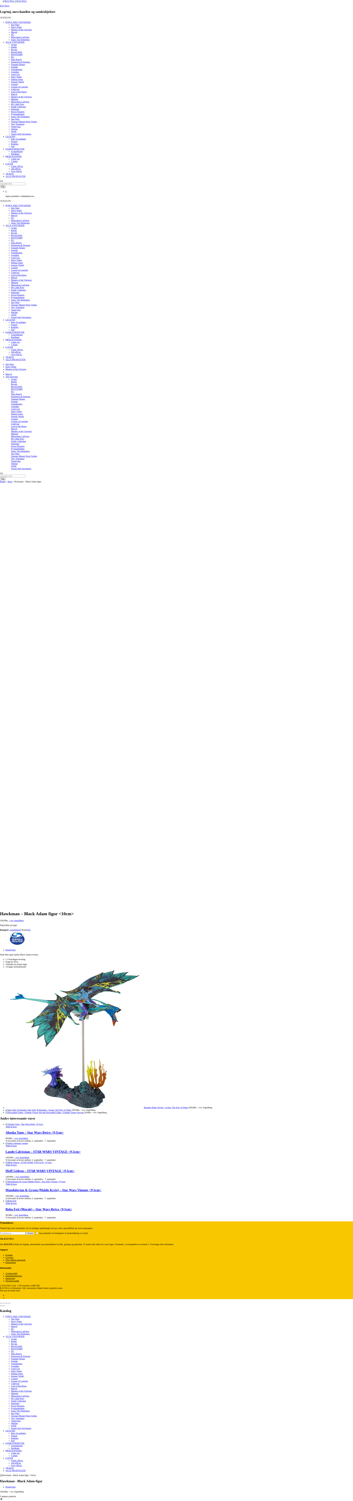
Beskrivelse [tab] (11, 950)
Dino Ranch (16, 59)
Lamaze (14, 84)
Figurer (14, 141)
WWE (14, 131)
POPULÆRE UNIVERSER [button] (18, 22)
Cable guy (15, 159)
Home (2, 481)
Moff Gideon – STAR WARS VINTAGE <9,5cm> (40, 1171)
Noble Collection (18, 107)
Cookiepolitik (11, 1273)
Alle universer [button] (12, 377)
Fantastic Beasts (18, 64)
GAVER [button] (9, 164)
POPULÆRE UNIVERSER (18, 1316)
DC (12, 35)
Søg (2, 187)
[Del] (4, 1303)
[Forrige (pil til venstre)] (1, 1305)
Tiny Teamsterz (17, 124)
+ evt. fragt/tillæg (16, 920)
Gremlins (15, 72)
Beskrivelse (11, 1487)
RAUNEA (5, 6)
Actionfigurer (17, 151)
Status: (3, 925)
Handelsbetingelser (14, 1276)
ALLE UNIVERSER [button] (15, 42)
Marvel (14, 32)
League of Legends (19, 87)
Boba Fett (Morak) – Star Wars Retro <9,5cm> (39, 1209)
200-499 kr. (16, 169)
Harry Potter (16, 27)
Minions (14, 99)
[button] (11, 1127)
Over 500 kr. (16, 171)
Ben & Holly (16, 52)
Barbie (14, 47)
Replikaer (15, 154)
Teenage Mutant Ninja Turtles (24, 121)
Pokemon (15, 109)
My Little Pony (17, 104)
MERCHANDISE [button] (14, 156)
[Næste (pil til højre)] (4, 1305)
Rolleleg (14, 144)
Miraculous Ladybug (20, 37)
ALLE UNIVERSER (15, 1336)
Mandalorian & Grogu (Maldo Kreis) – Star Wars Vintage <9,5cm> (53, 1190)
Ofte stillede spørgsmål (15, 1260)
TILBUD (10, 174)
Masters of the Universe (21, 30)
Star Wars (15, 25)
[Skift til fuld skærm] (7, 1303)
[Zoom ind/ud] (9, 1303)
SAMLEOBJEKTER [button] (15, 149)
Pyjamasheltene (18, 114)
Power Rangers (17, 112)
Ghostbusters (16, 69)
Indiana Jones (17, 79)
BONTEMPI (16, 54)
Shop (10, 481)
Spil (12, 146)
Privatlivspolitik (12, 1281)
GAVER (9, 1458)
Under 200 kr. (17, 166)
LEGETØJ (10, 1431)
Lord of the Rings (18, 92)
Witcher (14, 129)
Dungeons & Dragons (20, 62)
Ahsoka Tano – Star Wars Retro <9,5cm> (35, 1132)
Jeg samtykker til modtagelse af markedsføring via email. (63, 1233)
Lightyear (15, 89)
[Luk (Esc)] (1, 1303)
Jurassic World (17, 82)
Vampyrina (16, 126)
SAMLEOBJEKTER (15, 1443)
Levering (9, 1257)
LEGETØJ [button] (10, 136)
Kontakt (9, 1255)
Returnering (11, 1262)
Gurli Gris (15, 74)
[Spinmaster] (17, 945)
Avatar (14, 44)
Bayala (14, 49)
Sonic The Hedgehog (20, 40)
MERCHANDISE (14, 1451)
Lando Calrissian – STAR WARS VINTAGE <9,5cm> (43, 1151)
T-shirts (14, 161)
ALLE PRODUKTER (16, 176)
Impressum (10, 1278)
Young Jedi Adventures (21, 134)
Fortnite (14, 67)
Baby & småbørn (18, 139)
